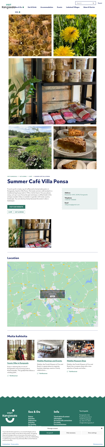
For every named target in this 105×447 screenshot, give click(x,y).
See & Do (18, 7)
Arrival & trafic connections (63, 420)
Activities (31, 418)
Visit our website (16, 207)
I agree (52, 296)
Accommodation (46, 7)
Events (59, 7)
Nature (30, 416)
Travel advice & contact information (61, 417)
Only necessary (70, 433)
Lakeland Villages (72, 7)
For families (32, 424)
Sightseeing (32, 420)
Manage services (98, 444)
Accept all (50, 433)
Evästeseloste (6, 444)
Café (10, 212)
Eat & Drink (32, 7)
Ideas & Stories (89, 7)
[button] (102, 428)
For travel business (60, 424)
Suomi (100, 3)
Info (16, 12)
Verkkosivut (13, 376)
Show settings (92, 433)
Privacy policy (15, 444)
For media (57, 422)
